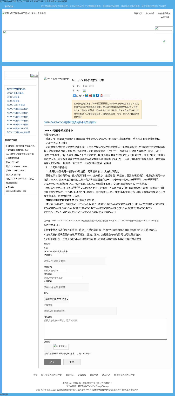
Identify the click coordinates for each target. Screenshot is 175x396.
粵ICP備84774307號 (87, 386)
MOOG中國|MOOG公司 (17, 128)
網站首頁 (14, 26)
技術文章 (117, 26)
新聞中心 (76, 26)
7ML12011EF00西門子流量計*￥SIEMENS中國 (138, 220)
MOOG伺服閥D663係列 (17, 109)
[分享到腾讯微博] (94, 95)
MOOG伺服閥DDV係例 (17, 124)
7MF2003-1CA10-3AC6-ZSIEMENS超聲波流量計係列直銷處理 (80, 220)
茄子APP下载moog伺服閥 (18, 132)
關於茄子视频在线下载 (51, 375)
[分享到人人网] (97, 95)
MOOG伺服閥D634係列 (17, 120)
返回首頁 (138, 13)
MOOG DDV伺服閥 (16, 105)
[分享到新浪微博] (90, 95)
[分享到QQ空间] (86, 95)
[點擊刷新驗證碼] (61, 346)
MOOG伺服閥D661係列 (17, 117)
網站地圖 (4, 394)
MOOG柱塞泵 (13, 97)
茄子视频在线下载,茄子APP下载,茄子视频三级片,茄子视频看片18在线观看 (33, 1)
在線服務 (138, 26)
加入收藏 (150, 13)
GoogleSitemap (102, 386)
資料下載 (97, 26)
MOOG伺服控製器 (15, 93)
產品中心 (55, 26)
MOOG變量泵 (13, 101)
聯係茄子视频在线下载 (124, 375)
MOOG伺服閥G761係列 (17, 113)
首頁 (35, 375)
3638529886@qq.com (16, 191)
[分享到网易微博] (101, 95)
